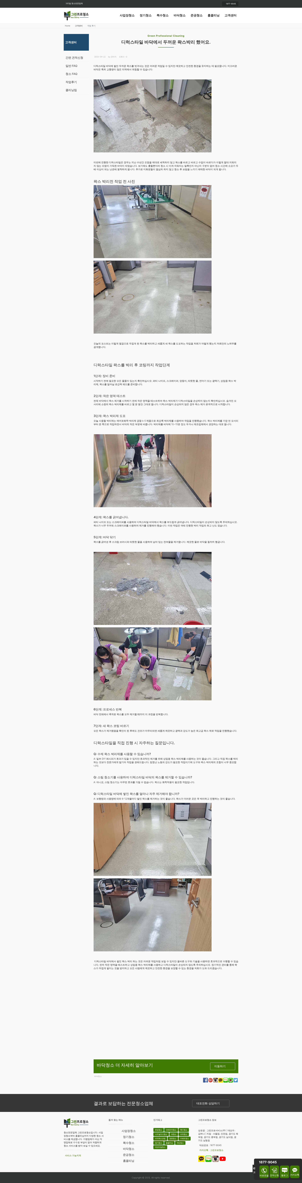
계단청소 (180, 1143)
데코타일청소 (160, 1147)
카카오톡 (294, 1174)
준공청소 (197, 15)
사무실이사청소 (161, 1134)
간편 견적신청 (74, 57)
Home (67, 26)
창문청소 (172, 1138)
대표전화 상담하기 (208, 1103)
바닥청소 (180, 15)
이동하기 (220, 1066)
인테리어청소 (171, 1130)
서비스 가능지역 (73, 1155)
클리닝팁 (71, 90)
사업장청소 (127, 15)
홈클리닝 (214, 15)
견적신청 (274, 1175)
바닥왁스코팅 (160, 1138)
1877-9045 (231, 4)
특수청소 (163, 15)
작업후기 (71, 82)
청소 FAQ (71, 73)
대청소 (173, 1134)
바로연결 (264, 1175)
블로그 (284, 1175)
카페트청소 (184, 1138)
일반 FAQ (71, 65)
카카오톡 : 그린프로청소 (211, 1150)
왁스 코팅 (113, 726)
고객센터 (231, 15)
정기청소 (146, 15)
